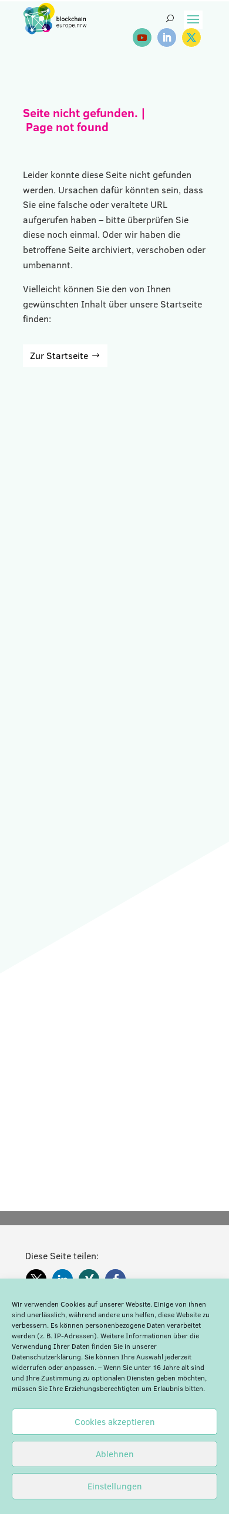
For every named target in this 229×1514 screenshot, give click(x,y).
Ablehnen (115, 1454)
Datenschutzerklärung (46, 1357)
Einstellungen (114, 1486)
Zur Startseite (59, 355)
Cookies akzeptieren (115, 1422)
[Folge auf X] (191, 37)
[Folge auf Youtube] (142, 37)
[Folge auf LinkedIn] (167, 37)
